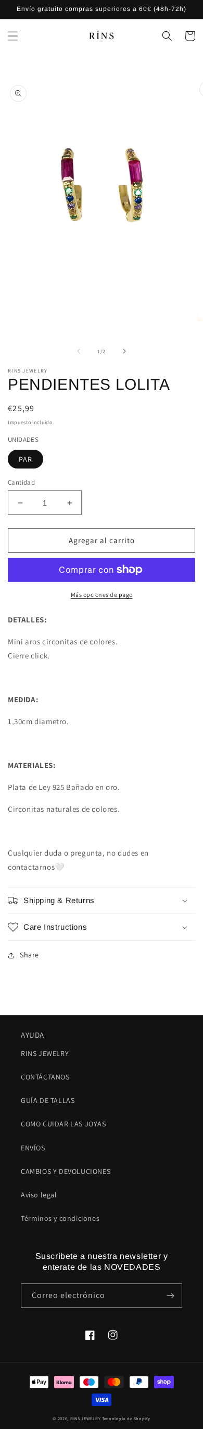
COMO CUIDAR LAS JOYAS (63, 1123)
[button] (13, 36)
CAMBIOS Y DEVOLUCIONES (65, 1171)
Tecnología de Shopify (126, 1418)
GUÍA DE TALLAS (47, 1100)
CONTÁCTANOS (45, 1077)
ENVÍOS (33, 1147)
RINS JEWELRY (45, 1053)
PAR (25, 459)
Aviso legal (39, 1194)
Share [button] (29, 954)
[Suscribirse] (170, 1295)
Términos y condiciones (60, 1218)
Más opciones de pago (102, 594)
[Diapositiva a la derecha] (124, 351)
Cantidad (21, 482)
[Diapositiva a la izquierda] (78, 351)
